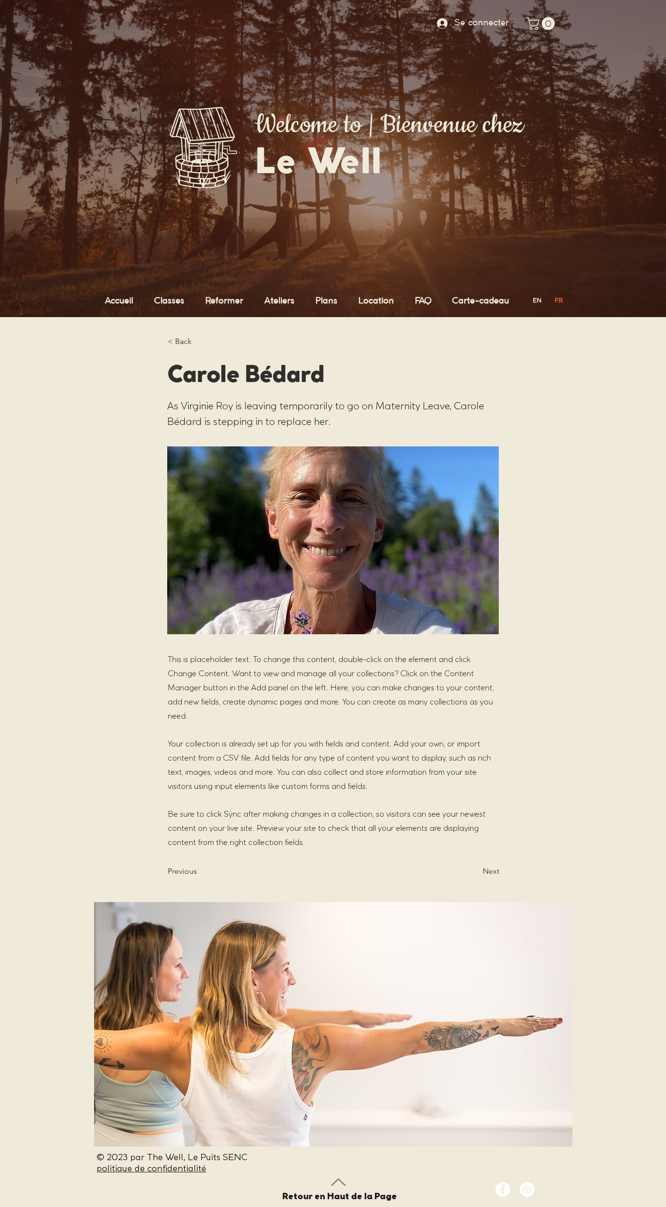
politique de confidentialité (151, 1168)
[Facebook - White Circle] (502, 1189)
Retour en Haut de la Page (339, 1196)
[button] (542, 23)
